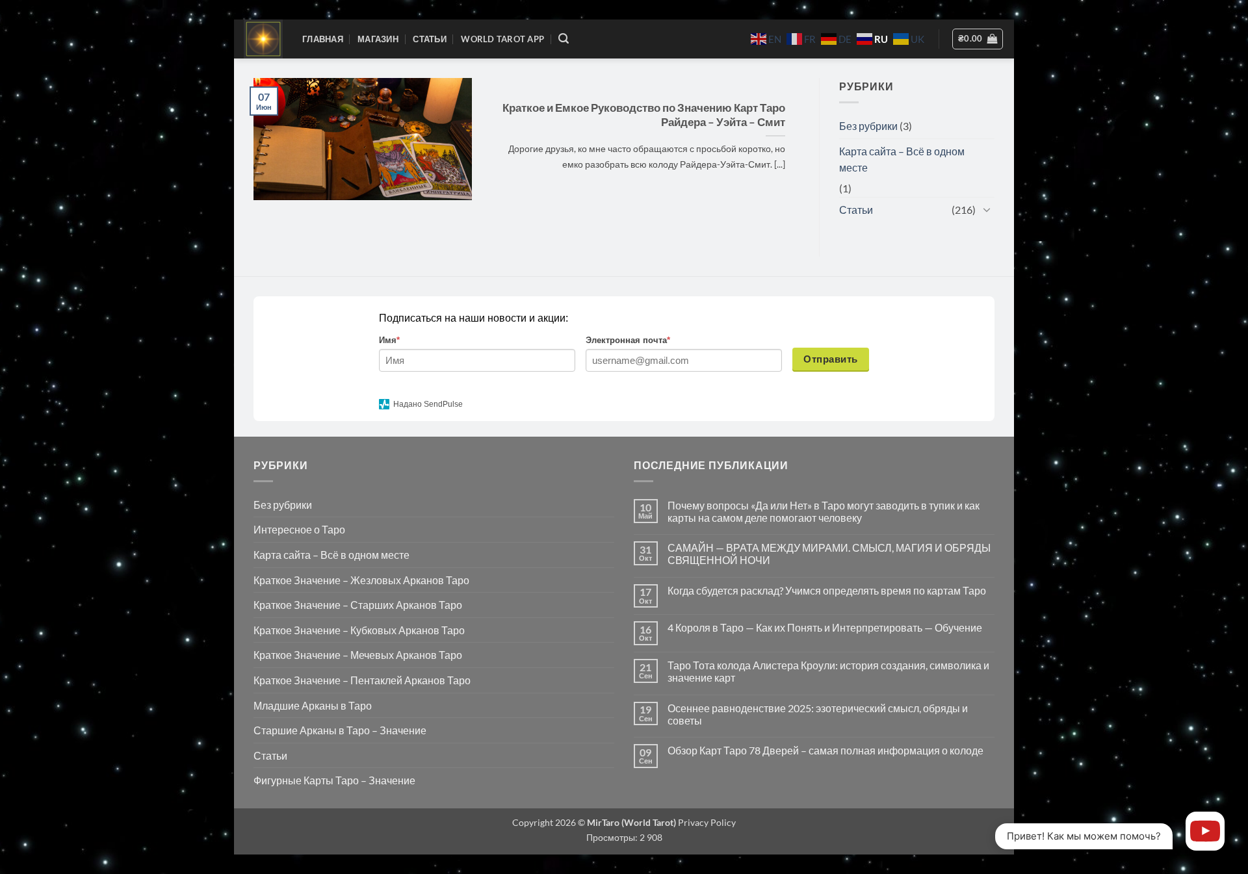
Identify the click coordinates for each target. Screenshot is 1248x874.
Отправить (830, 359)
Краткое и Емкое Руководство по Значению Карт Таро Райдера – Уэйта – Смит (643, 115)
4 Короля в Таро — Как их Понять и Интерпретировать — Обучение (825, 627)
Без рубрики (868, 126)
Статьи (430, 39)
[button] (563, 38)
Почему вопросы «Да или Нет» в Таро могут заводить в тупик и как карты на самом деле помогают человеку (824, 511)
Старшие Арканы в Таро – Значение (340, 730)
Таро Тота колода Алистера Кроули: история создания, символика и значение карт (828, 671)
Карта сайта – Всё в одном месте (902, 159)
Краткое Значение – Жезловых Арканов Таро (361, 580)
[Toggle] (986, 209)
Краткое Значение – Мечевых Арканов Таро (358, 655)
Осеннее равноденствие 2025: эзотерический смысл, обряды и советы (818, 714)
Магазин (378, 39)
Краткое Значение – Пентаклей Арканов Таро (362, 680)
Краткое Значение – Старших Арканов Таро (358, 604)
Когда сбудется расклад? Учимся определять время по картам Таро (827, 590)
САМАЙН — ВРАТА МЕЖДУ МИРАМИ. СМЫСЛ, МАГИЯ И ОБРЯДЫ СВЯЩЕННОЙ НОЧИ (829, 553)
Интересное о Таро (299, 529)
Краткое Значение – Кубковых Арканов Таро (359, 630)
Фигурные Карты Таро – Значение (334, 780)
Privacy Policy (706, 822)
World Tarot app (502, 39)
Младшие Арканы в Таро (313, 705)
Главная (322, 39)
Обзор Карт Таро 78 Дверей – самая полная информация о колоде (825, 750)
